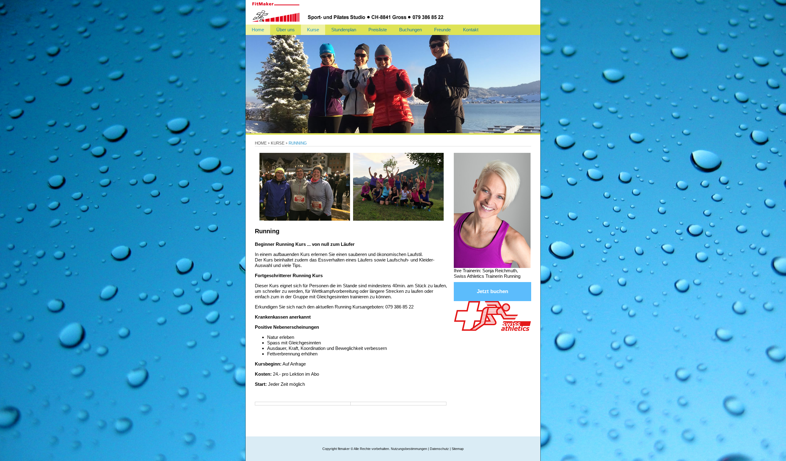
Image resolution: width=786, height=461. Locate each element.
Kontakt (470, 29)
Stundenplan (343, 29)
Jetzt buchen (492, 291)
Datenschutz (439, 449)
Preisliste (377, 29)
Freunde (442, 29)
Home (258, 29)
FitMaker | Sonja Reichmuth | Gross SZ (362, 12)
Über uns (285, 29)
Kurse (313, 29)
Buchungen (410, 29)
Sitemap (458, 449)
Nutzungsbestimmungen (409, 449)
